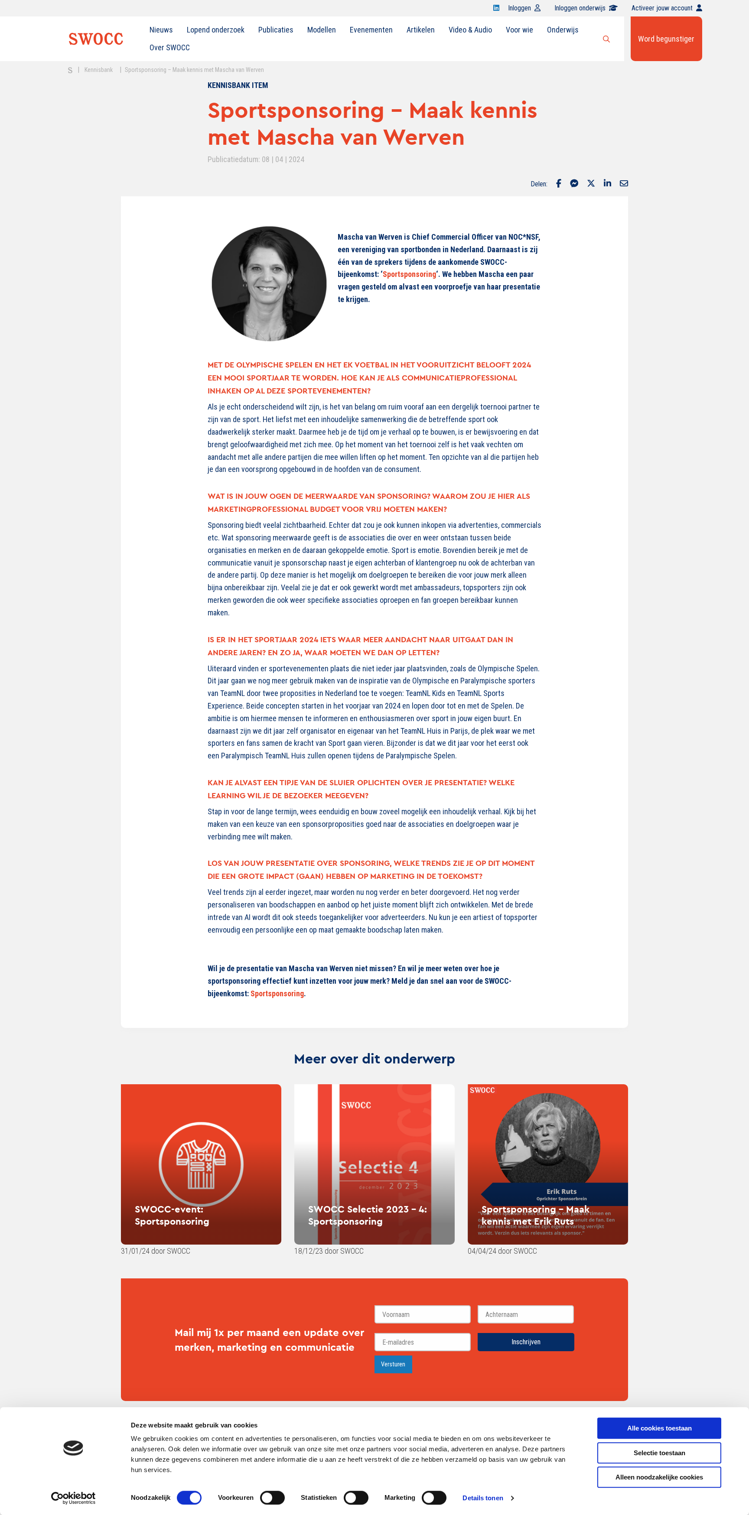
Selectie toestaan (659, 1452)
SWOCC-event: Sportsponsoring (172, 1215)
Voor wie (519, 29)
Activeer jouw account (662, 8)
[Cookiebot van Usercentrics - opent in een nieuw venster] (73, 1498)
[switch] (272, 1498)
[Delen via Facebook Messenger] (574, 184)
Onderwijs (563, 29)
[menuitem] (161, 30)
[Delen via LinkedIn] (607, 184)
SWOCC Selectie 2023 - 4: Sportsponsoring (367, 1215)
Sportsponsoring (409, 274)
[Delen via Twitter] (591, 184)
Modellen (321, 29)
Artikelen (421, 29)
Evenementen (371, 29)
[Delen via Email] (624, 184)
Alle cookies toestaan (659, 1428)
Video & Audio (470, 29)
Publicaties (275, 29)
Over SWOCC (170, 47)
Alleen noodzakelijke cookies (659, 1477)
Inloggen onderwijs (580, 8)
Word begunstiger (666, 38)
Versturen (393, 1364)
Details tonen (482, 1498)
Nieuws (161, 29)
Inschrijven (526, 1342)
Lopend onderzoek (215, 29)
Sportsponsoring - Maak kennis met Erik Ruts (535, 1215)
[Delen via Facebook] (558, 184)
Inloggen (519, 8)
